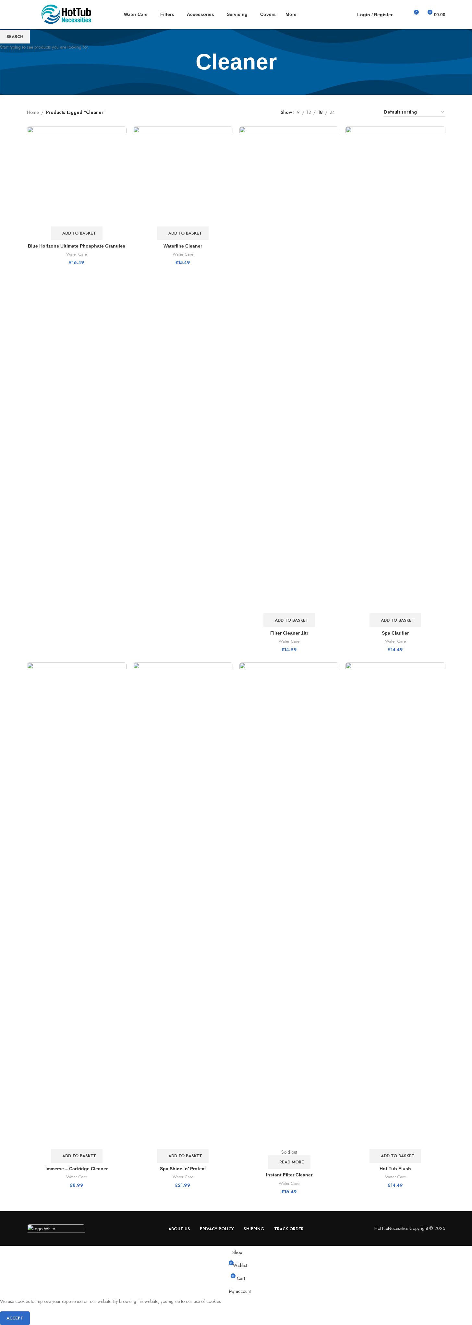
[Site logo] (67, 14)
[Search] (401, 14)
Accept (14, 1318)
